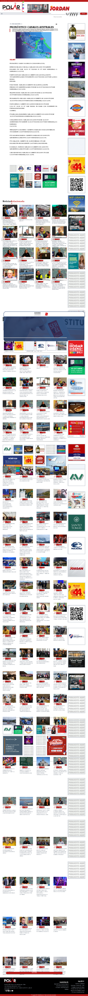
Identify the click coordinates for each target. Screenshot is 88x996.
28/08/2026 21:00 (8, 239)
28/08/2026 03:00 (9, 567)
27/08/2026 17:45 (26, 613)
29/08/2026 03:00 (8, 218)
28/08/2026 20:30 (25, 239)
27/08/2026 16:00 (43, 636)
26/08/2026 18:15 (60, 847)
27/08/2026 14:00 (26, 658)
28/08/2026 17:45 (41, 281)
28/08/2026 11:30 (60, 499)
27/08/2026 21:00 (43, 590)
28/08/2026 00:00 (60, 567)
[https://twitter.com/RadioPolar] (23, 6)
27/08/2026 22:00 (26, 590)
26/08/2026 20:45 (60, 767)
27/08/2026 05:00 (43, 704)
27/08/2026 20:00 (60, 590)
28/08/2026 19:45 (58, 239)
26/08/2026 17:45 (26, 887)
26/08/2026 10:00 (43, 967)
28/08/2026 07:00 (9, 544)
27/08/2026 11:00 (9, 681)
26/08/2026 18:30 (43, 847)
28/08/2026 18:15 (8, 281)
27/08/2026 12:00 (60, 658)
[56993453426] (23, 3)
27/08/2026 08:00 (60, 681)
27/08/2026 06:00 (26, 704)
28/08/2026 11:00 (9, 522)
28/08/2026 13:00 (26, 499)
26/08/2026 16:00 (9, 927)
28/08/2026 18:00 (25, 281)
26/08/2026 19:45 (43, 807)
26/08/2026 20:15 (9, 807)
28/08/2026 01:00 (43, 567)
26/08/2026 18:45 (26, 847)
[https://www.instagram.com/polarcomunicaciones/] (23, 9)
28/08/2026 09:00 (43, 522)
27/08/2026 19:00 (9, 613)
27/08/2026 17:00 (60, 613)
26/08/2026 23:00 (9, 767)
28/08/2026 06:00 (26, 544)
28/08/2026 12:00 (43, 499)
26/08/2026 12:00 (9, 967)
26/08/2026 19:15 (60, 807)
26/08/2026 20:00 (26, 807)
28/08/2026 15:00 (60, 476)
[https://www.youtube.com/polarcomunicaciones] (23, 11)
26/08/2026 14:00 (43, 927)
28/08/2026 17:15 (58, 281)
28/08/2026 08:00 (60, 522)
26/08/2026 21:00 (43, 767)
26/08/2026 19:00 (9, 847)
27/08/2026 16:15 (26, 636)
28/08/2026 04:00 (60, 544)
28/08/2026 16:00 (43, 476)
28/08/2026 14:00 (9, 499)
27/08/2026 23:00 (9, 590)
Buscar (83, 13)
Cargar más (34, 972)
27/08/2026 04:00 (60, 704)
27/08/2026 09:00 (43, 681)
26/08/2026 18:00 (9, 887)
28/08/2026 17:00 (26, 476)
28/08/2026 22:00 (58, 218)
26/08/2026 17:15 (43, 887)
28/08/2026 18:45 (58, 260)
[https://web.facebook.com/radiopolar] (23, 5)
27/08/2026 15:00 (60, 636)
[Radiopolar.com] (2, 13)
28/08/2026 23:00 (41, 218)
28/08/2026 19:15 (25, 260)
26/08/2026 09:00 (60, 967)
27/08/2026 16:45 (9, 636)
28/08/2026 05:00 (43, 544)
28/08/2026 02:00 (26, 567)
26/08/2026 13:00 (60, 927)
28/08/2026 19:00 (41, 260)
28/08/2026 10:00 (26, 522)
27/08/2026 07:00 (9, 704)
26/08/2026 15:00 (26, 927)
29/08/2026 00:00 (25, 218)
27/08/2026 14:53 (9, 658)
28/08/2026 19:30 (8, 260)
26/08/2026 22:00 (26, 767)
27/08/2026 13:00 (43, 658)
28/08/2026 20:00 (41, 239)
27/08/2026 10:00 (26, 681)
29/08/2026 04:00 (10, 365)
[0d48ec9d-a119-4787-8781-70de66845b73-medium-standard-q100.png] (11, 10)
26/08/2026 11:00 (26, 967)
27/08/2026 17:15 (43, 613)
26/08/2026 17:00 (60, 887)
